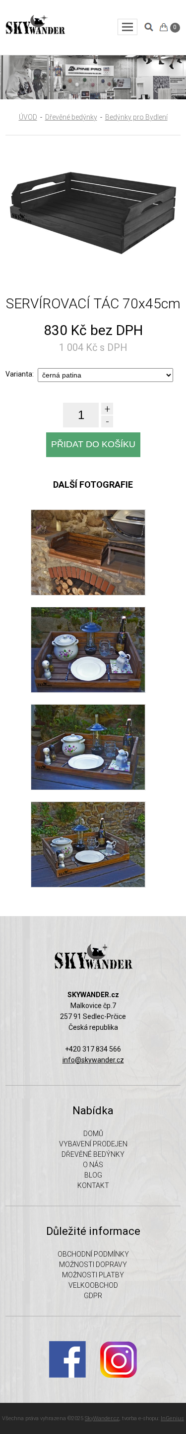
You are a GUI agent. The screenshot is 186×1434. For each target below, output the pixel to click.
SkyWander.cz (102, 1418)
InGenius (172, 1418)
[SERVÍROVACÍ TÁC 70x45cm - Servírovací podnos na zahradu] (88, 690)
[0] (163, 27)
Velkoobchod (93, 1285)
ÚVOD (28, 117)
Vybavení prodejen (93, 1144)
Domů (93, 1134)
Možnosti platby (93, 1275)
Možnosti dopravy (93, 1264)
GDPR (93, 1296)
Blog (93, 1175)
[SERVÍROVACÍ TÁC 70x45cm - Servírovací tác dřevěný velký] (88, 593)
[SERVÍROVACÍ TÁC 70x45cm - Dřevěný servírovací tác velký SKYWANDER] (88, 885)
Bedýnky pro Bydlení (136, 117)
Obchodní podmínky (93, 1254)
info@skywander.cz (93, 1060)
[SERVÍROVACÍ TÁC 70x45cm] (93, 276)
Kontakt (93, 1185)
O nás (93, 1165)
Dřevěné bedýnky (71, 117)
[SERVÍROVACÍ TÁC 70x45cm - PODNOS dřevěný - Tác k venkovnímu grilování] (88, 787)
